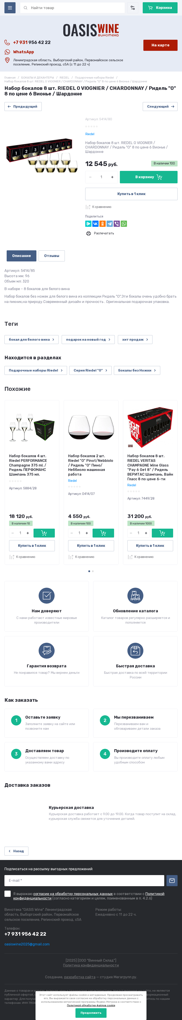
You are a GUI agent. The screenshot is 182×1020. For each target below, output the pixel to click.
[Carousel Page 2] (93, 571)
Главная (10, 77)
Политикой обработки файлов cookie (91, 1005)
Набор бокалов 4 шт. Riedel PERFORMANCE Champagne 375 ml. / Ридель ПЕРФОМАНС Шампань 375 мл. (28, 465)
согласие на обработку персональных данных (73, 894)
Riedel (89, 134)
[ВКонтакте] (95, 224)
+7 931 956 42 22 (25, 934)
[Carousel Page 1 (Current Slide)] (89, 571)
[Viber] (117, 224)
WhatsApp (23, 51)
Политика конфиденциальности (91, 965)
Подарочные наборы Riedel (94, 77)
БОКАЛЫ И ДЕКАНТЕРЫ (37, 77)
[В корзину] (44, 533)
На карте (161, 45)
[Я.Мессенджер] (88, 224)
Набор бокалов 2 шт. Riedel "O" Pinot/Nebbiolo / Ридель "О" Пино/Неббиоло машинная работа (90, 465)
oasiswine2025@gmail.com (27, 944)
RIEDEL (64, 77)
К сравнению (101, 207)
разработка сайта (79, 977)
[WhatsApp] (124, 224)
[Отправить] (172, 880)
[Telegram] (110, 224)
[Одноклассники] (102, 224)
